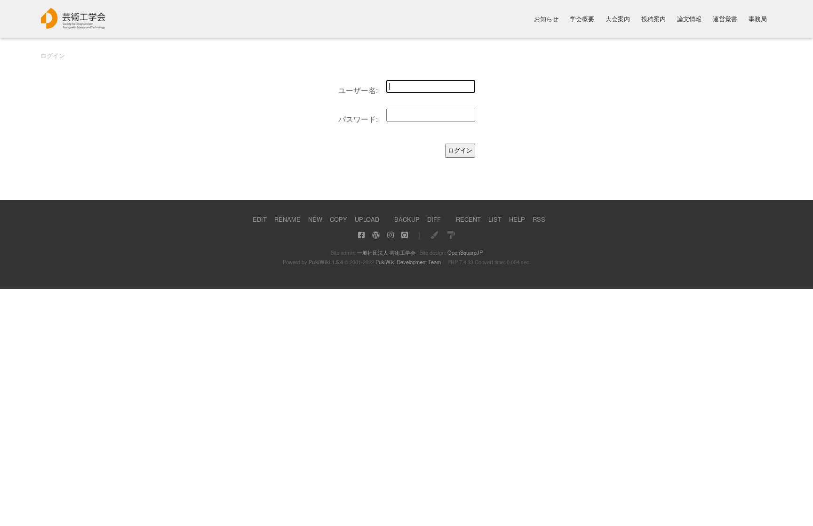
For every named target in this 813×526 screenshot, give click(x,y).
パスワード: (358, 118)
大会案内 (618, 19)
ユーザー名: (358, 90)
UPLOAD (367, 219)
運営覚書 (725, 19)
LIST (495, 219)
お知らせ (546, 19)
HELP (517, 219)
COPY (338, 219)
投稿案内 (653, 19)
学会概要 (582, 19)
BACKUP (407, 219)
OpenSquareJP (465, 252)
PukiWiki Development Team (408, 262)
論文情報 (689, 19)
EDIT (260, 219)
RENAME (287, 219)
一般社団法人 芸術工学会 (386, 252)
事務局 (758, 19)
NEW (315, 219)
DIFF (434, 219)
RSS (539, 219)
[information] (73, 26)
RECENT (468, 219)
